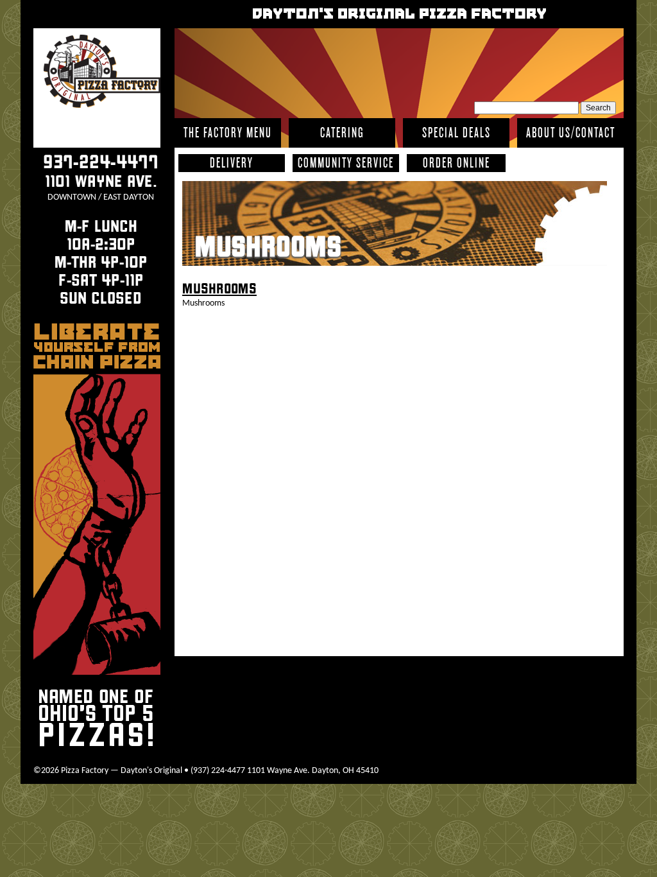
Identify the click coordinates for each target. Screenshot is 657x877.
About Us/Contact (570, 133)
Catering (342, 133)
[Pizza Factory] (102, 73)
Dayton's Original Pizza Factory (399, 14)
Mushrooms (268, 247)
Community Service (346, 163)
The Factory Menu (227, 133)
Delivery (231, 163)
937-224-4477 (100, 162)
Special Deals (456, 133)
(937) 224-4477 (218, 771)
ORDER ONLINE (456, 163)
